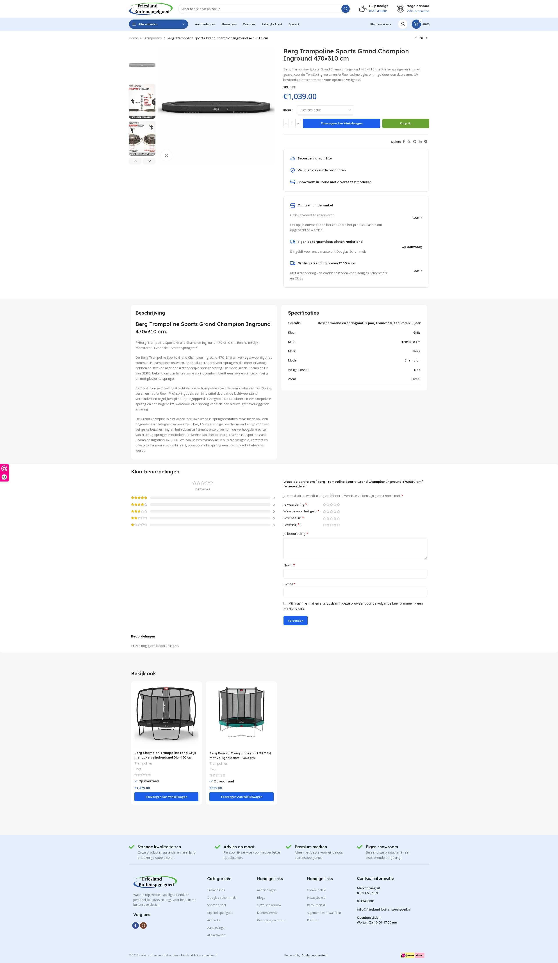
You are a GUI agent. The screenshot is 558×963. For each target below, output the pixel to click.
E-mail (289, 584)
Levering (291, 525)
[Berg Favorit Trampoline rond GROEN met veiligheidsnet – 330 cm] (241, 717)
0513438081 (365, 901)
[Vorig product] (416, 38)
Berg (137, 769)
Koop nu (406, 123)
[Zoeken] (345, 9)
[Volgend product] (426, 38)
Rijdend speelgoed (220, 913)
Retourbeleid (316, 905)
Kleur (287, 110)
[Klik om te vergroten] (166, 155)
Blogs (261, 897)
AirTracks (213, 920)
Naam (289, 565)
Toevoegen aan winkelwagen (342, 123)
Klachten (313, 920)
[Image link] (155, 881)
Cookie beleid (316, 890)
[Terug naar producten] (421, 38)
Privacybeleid (316, 897)
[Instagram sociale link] (143, 925)
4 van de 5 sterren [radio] (335, 504)
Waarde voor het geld (301, 511)
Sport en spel (216, 905)
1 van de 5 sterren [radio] (324, 504)
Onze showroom (269, 905)
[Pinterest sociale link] (415, 142)
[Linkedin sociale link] (420, 142)
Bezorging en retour (271, 920)
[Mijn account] (403, 24)
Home (133, 38)
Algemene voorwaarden (324, 913)
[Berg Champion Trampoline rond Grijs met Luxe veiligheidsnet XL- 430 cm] (166, 716)
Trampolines (152, 38)
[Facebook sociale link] (403, 142)
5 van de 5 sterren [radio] (338, 504)
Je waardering (295, 505)
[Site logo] (151, 8)
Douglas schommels (221, 897)
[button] (135, 161)
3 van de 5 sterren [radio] (331, 504)
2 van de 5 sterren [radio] (328, 504)
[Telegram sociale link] (426, 142)
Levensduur (293, 518)
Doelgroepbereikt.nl (315, 955)
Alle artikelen (216, 935)
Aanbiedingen (216, 927)
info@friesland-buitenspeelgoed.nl (384, 909)
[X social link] (409, 142)
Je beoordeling (295, 533)
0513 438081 (378, 11)
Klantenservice (267, 913)
